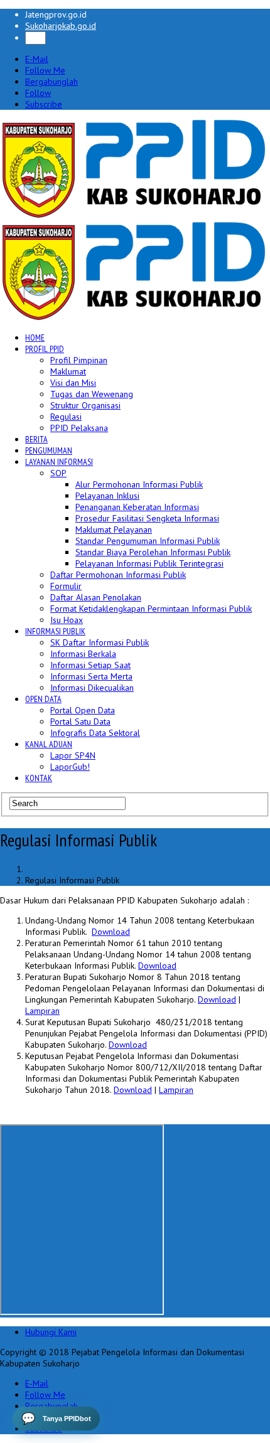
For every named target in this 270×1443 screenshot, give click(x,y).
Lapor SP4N (72, 755)
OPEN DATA (43, 699)
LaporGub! (70, 766)
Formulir (66, 586)
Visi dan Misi (73, 382)
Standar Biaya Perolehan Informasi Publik (152, 552)
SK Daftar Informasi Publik (99, 642)
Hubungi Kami (51, 1332)
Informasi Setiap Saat (90, 665)
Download (111, 931)
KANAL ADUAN (48, 744)
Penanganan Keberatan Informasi (137, 507)
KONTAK (38, 778)
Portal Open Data (82, 710)
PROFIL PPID (44, 348)
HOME (35, 337)
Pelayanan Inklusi (107, 495)
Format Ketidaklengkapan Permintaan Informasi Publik (151, 608)
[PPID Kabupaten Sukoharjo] (134, 215)
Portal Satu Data (80, 721)
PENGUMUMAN (48, 450)
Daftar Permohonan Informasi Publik (118, 574)
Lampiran (42, 1010)
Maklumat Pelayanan (113, 529)
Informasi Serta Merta (91, 676)
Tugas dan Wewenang (91, 394)
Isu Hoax (66, 620)
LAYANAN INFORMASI (59, 461)
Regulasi (66, 416)
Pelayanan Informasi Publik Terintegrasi (149, 563)
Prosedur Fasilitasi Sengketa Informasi (147, 518)
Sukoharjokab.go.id (60, 25)
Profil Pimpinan (78, 360)
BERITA (36, 439)
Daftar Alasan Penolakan (95, 597)
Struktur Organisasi (85, 405)
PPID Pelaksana (79, 428)
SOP (58, 473)
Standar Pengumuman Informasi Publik (147, 540)
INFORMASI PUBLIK (55, 631)
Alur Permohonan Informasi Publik (139, 484)
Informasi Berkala (83, 653)
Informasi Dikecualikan (92, 687)
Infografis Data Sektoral (95, 732)
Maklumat (68, 371)
